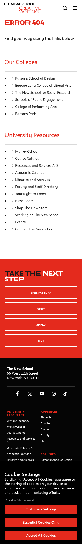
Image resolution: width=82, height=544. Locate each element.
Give (41, 340)
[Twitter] (30, 394)
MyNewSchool (26, 151)
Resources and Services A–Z (36, 165)
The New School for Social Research (43, 92)
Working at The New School (37, 215)
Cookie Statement (20, 500)
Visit (41, 308)
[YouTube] (42, 394)
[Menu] (75, 8)
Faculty (45, 435)
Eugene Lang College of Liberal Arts (43, 85)
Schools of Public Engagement (39, 100)
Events (20, 222)
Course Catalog (27, 158)
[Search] (65, 8)
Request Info (41, 293)
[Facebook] (17, 394)
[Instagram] (54, 394)
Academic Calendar (30, 172)
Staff (43, 441)
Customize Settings (41, 509)
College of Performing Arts (36, 107)
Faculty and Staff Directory (36, 187)
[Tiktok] (65, 394)
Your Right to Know (30, 194)
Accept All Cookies (41, 535)
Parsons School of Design (35, 78)
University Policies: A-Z (21, 447)
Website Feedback (18, 420)
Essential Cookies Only (41, 522)
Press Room (24, 201)
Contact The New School (34, 229)
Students (46, 417)
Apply (41, 324)
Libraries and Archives (32, 180)
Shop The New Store (31, 208)
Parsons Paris (25, 114)
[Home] (23, 8)
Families (46, 423)
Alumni (45, 429)
